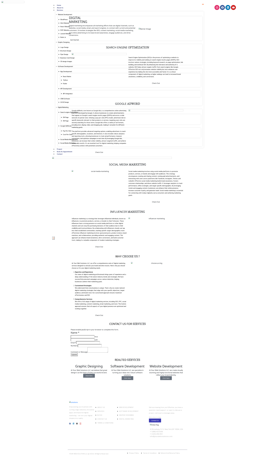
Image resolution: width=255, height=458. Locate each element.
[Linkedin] (227, 7)
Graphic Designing (64, 42)
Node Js (63, 37)
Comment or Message (79, 352)
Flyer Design (64, 54)
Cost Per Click (67, 134)
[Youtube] (233, 7)
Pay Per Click (67, 131)
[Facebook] (222, 7)
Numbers (74, 346)
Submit (74, 355)
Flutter (65, 84)
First (96, 337)
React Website (65, 27)
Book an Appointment (64, 152)
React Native (67, 76)
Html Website (64, 23)
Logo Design (64, 47)
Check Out (99, 247)
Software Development (65, 66)
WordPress (64, 19)
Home (59, 5)
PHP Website (64, 30)
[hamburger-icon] (203, 4)
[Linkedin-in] (73, 423)
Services (60, 10)
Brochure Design (65, 51)
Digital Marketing (63, 107)
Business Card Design (67, 58)
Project (59, 149)
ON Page (66, 117)
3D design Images (66, 61)
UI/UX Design (64, 102)
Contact (59, 154)
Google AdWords (66, 126)
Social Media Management (69, 139)
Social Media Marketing (67, 143)
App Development (66, 71)
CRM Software (65, 99)
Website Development (65, 14)
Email (73, 343)
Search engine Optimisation (69, 112)
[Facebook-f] (70, 423)
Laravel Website (65, 34)
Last (96, 340)
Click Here (89, 376)
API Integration (68, 94)
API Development (66, 89)
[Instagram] (216, 7)
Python (65, 80)
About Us (60, 8)
